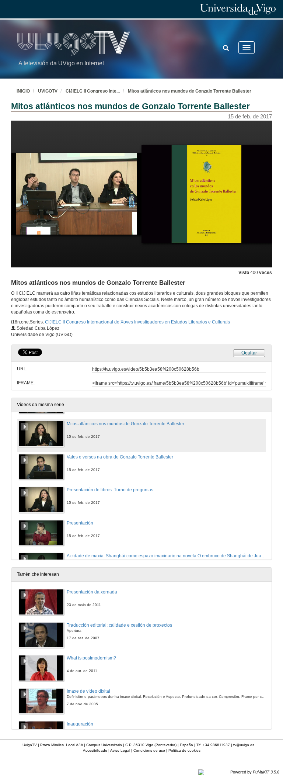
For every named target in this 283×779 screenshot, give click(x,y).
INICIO (23, 91)
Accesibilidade (95, 750)
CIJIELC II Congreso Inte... (93, 91)
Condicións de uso (149, 750)
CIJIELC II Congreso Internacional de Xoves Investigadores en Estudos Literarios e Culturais (137, 322)
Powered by (254, 772)
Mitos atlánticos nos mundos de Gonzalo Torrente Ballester (189, 91)
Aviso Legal (120, 750)
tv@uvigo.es (243, 745)
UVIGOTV (47, 91)
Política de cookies (184, 750)
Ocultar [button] (249, 353)
